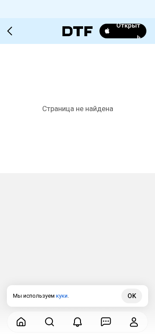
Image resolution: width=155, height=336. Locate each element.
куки (62, 295)
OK (131, 296)
